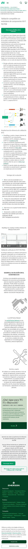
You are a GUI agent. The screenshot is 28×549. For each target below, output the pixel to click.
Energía (16, 493)
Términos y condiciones (21, 504)
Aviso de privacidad (6, 533)
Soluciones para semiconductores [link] (9, 9)
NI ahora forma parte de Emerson (9, 513)
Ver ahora (13, 425)
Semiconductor (21, 494)
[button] (14, 117)
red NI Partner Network (12, 320)
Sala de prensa (17, 515)
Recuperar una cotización (9, 504)
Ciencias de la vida (12, 494)
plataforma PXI (14, 140)
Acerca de (21, 513)
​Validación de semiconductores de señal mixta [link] (13, 10)
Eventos (13, 517)
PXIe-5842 (18, 148)
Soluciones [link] (14, 7)
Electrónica (10, 493)
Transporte (5, 496)
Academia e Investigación (8, 491)
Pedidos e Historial (21, 502)
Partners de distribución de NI (8, 502)
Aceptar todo (14, 541)
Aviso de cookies (16, 533)
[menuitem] (21, 3)
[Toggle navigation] (8, 3)
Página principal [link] (4, 7)
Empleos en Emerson (8, 515)
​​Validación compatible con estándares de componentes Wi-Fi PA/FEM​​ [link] (11, 13)
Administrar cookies (14, 546)
